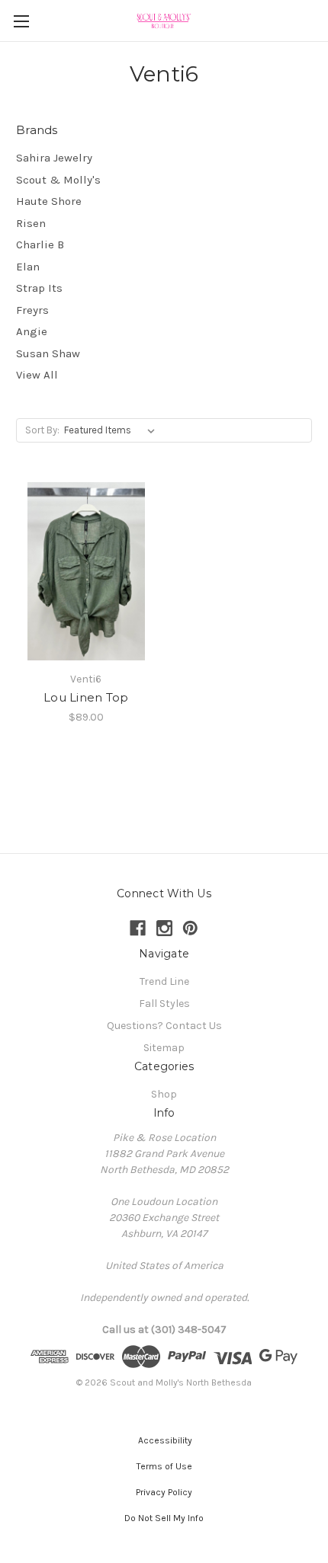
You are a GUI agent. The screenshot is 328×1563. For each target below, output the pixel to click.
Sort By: (42, 430)
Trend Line (164, 981)
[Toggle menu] (21, 21)
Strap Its (39, 288)
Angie (31, 331)
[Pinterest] (190, 928)
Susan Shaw (48, 353)
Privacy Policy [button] (164, 1492)
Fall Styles (164, 1003)
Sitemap (164, 1047)
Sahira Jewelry (54, 158)
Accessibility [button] (164, 1440)
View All (37, 375)
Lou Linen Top (85, 697)
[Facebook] (138, 928)
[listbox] (112, 430)
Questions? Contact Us (164, 1025)
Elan (28, 266)
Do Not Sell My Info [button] (164, 1518)
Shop (164, 1094)
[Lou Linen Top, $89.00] (86, 571)
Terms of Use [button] (164, 1466)
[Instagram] (164, 928)
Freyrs (32, 310)
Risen (31, 223)
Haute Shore (49, 201)
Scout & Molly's (58, 180)
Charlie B (40, 244)
